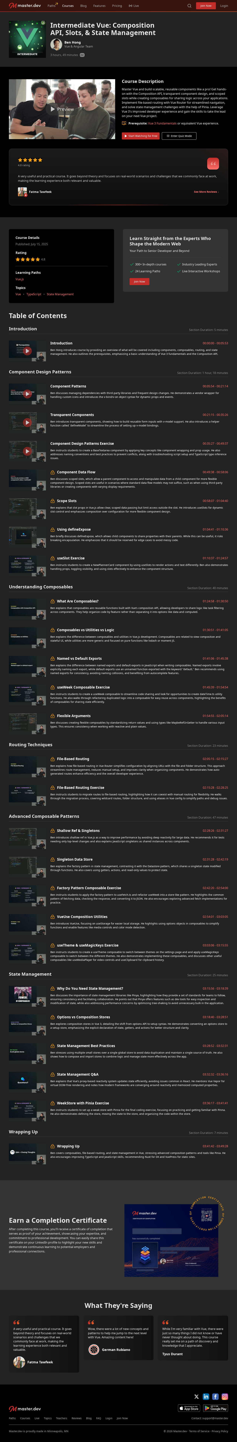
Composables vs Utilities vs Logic (85, 630)
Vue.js (20, 279)
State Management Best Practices (86, 1045)
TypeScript (33, 294)
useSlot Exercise (71, 558)
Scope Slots (66, 500)
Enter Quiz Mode (181, 136)
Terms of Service (199, 1431)
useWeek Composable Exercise (83, 687)
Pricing (117, 6)
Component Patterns (68, 386)
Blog (83, 6)
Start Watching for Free (142, 136)
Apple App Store (189, 1408)
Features (99, 6)
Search (189, 6)
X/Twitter (196, 1396)
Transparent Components (72, 414)
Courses (68, 6)
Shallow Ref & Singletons (78, 830)
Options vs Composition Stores (83, 1017)
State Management (60, 294)
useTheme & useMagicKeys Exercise (87, 945)
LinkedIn (206, 1396)
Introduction (61, 343)
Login (224, 6)
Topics (48, 1418)
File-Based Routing (73, 758)
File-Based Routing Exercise (80, 787)
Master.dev (25, 6)
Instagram (225, 1396)
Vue (18, 294)
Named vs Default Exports (79, 658)
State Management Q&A (78, 1074)
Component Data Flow (76, 472)
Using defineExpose (74, 529)
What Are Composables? (78, 601)
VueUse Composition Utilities (82, 916)
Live (37, 1418)
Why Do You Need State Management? (90, 988)
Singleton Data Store (75, 859)
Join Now (206, 5)
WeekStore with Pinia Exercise (83, 1103)
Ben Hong (72, 42)
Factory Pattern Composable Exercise (89, 888)
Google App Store (215, 1408)
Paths (52, 6)
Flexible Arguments (74, 715)
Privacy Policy (220, 1431)
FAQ (98, 1418)
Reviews (77, 1418)
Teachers (61, 1418)
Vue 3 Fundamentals (162, 123)
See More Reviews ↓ (206, 191)
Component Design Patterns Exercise (82, 443)
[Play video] (62, 109)
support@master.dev (215, 1418)
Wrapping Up (68, 1146)
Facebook (215, 1396)
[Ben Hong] (56, 44)
